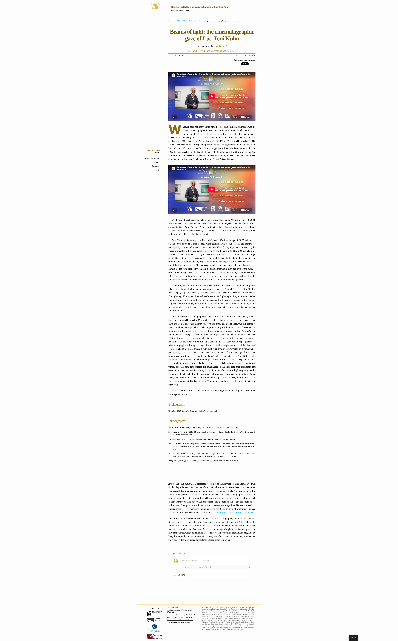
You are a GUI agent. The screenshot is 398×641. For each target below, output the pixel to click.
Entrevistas (155, 148)
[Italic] (185, 567)
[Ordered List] (194, 567)
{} (208, 567)
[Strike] (191, 567)
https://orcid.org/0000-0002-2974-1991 (236, 512)
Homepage (156, 170)
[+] (211, 567)
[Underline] (188, 567)
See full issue (156, 152)
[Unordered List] (197, 567)
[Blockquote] (200, 567)
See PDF (156, 162)
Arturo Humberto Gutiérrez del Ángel (212, 50)
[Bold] (182, 567)
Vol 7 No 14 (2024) (154, 150)
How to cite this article (151, 158)
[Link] (205, 567)
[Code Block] (202, 567)
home (170, 21)
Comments (156, 166)
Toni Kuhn (219, 46)
